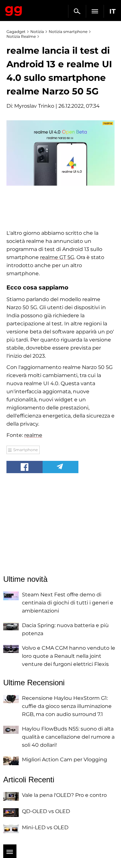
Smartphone (25, 449)
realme (33, 435)
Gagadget (13, 9)
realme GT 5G (57, 257)
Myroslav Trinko (34, 106)
